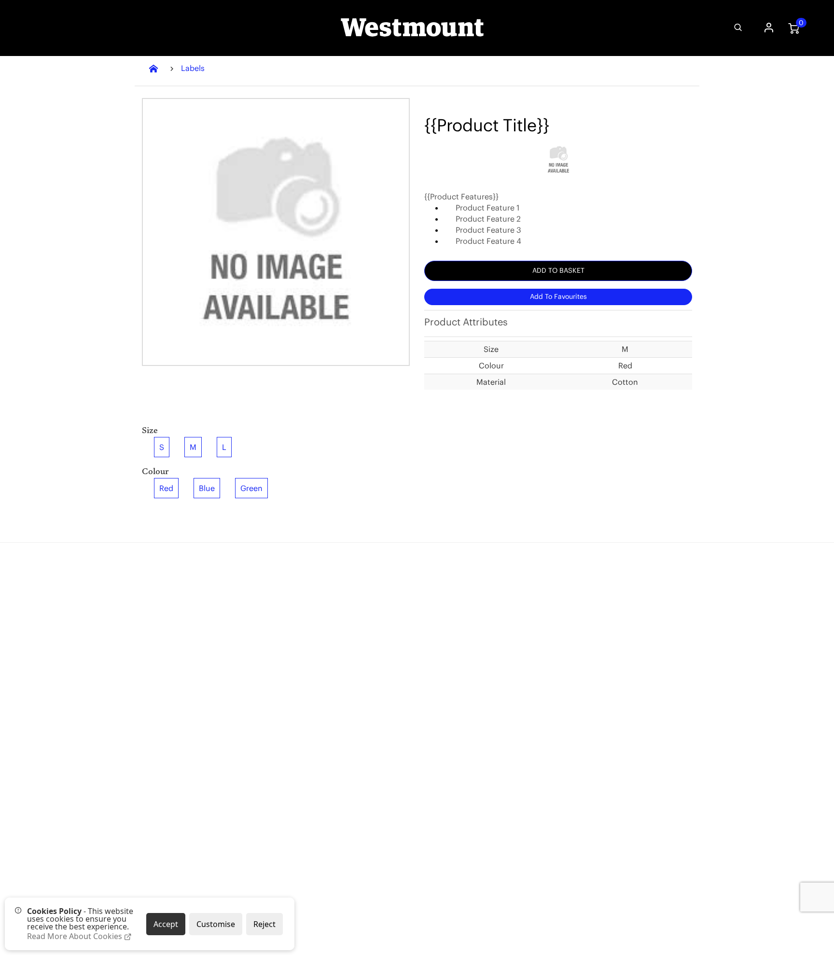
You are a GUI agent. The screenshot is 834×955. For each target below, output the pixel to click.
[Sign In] (767, 28)
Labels (193, 68)
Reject (264, 924)
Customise (215, 924)
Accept (165, 924)
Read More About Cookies (75, 936)
